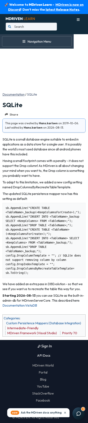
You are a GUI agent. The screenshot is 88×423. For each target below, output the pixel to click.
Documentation (13, 94)
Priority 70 (69, 333)
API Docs (43, 355)
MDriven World (43, 365)
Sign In (46, 346)
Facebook (43, 400)
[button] (38, 412)
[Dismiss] (65, 413)
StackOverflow (43, 393)
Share (14, 114)
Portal (43, 372)
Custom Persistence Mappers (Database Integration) (43, 323)
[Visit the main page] (20, 18)
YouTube (43, 386)
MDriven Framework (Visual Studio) (32, 333)
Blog (43, 379)
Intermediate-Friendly (22, 328)
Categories (12, 318)
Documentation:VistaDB (19, 305)
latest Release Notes (62, 9)
